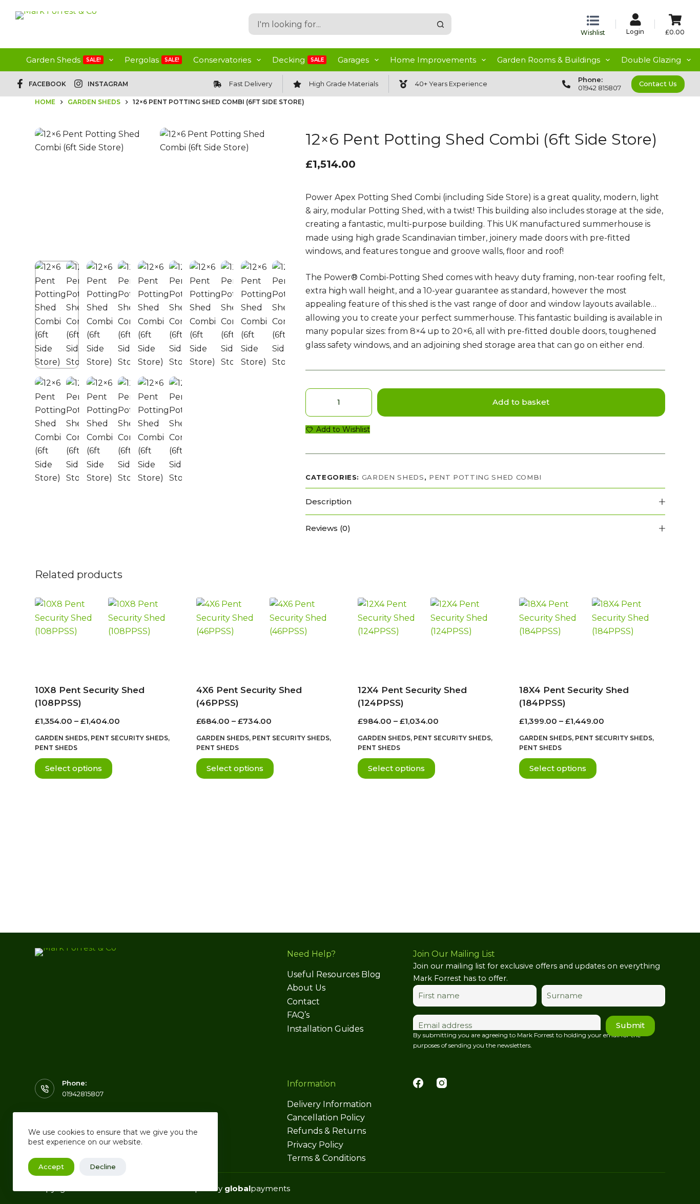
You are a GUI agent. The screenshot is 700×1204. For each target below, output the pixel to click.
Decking (298, 60)
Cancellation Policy (326, 1117)
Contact (303, 1001)
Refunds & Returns (326, 1131)
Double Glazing (651, 60)
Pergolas (152, 60)
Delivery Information (329, 1104)
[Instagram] (442, 1083)
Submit (630, 1025)
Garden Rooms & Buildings (548, 60)
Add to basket (520, 402)
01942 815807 (599, 88)
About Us (306, 988)
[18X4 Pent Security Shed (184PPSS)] (592, 634)
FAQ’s (298, 1015)
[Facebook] (418, 1083)
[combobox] (340, 24)
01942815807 (83, 1094)
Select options (73, 768)
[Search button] (440, 24)
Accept (51, 1166)
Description (328, 501)
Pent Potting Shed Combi (485, 477)
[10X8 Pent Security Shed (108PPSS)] (108, 634)
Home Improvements (433, 60)
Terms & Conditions (326, 1158)
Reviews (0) (328, 528)
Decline (103, 1166)
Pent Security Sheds (129, 738)
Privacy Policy (315, 1145)
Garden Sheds (63, 60)
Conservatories (222, 60)
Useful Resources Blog (334, 974)
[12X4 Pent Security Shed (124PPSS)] (431, 634)
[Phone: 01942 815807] (566, 84)
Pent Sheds (56, 748)
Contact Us (658, 84)
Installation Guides (325, 1029)
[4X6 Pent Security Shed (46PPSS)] (269, 634)
